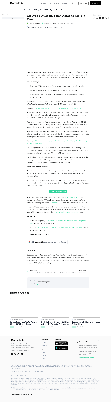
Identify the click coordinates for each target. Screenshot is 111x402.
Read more (40, 285)
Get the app (83, 3)
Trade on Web (95, 3)
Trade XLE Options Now (58, 191)
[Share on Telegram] (100, 18)
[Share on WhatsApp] (97, 18)
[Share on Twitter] (106, 18)
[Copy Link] (94, 18)
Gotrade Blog (55, 203)
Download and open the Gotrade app (66, 212)
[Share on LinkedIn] (103, 18)
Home (25, 9)
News (30, 9)
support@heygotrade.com (86, 357)
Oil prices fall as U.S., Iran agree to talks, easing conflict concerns (59, 227)
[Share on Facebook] (109, 18)
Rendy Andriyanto (35, 23)
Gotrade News (72, 197)
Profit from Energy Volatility (11, 18)
